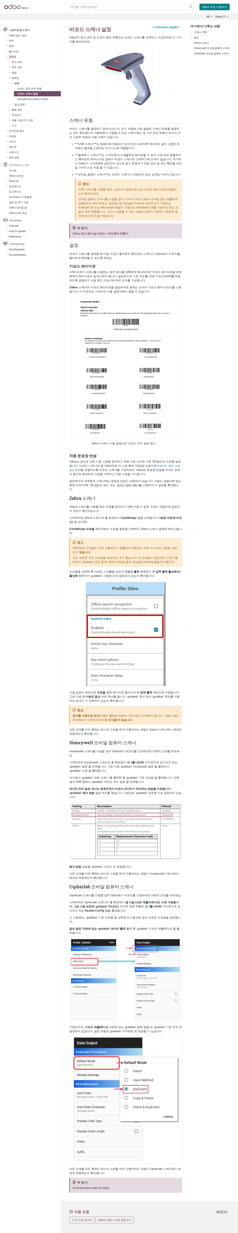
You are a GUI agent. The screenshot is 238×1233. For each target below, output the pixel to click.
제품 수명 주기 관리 (22, 120)
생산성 (12, 146)
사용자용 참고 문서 (19, 29)
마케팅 (12, 136)
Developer (15, 220)
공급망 (12, 56)
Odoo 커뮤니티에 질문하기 (115, 1220)
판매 (11, 45)
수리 (14, 125)
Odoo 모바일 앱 (18, 207)
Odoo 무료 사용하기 (214, 7)
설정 (16, 83)
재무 (11, 40)
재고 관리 (17, 61)
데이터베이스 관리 (19, 164)
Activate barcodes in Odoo (32, 99)
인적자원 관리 (16, 130)
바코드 (15, 77)
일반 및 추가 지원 (18, 202)
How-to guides (17, 231)
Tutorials (14, 225)
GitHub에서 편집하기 (167, 27)
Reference (15, 236)
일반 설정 (14, 157)
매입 (14, 72)
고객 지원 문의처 (82, 1220)
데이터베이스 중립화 (20, 196)
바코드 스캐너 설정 (27, 93)
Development (16, 249)
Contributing (16, 243)
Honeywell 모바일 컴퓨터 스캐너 (212, 48)
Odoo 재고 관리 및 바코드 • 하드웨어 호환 (99, 233)
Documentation (17, 254)
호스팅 (12, 170)
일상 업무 (19, 104)
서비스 (12, 141)
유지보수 (16, 115)
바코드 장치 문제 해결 (29, 88)
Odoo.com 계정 (18, 212)
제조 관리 (17, 67)
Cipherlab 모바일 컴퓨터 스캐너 (211, 53)
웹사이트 (14, 51)
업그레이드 (15, 191)
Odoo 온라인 (16, 175)
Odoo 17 (220, 16)
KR (208, 16)
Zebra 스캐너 (201, 42)
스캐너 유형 (200, 32)
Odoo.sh (14, 180)
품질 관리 (17, 109)
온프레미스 (15, 186)
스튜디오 (14, 152)
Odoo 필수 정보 (18, 35)
